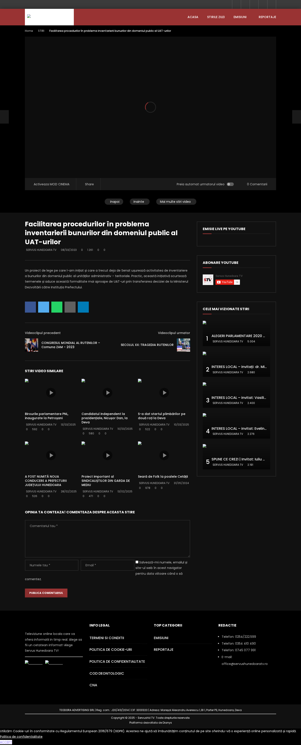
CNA (93, 685)
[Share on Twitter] (43, 307)
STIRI (41, 31)
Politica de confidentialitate (117, 661)
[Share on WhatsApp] (56, 307)
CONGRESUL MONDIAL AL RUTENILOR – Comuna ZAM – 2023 (70, 345)
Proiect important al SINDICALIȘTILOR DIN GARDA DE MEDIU (106, 480)
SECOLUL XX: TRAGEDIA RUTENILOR (147, 345)
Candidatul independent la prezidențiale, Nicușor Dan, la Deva (105, 418)
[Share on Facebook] (30, 307)
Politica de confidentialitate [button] (21, 736)
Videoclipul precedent (43, 333)
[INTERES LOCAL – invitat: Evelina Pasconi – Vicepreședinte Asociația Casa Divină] (236, 426)
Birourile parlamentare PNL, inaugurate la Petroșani (46, 416)
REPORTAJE (267, 17)
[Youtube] (254, 4)
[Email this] (70, 307)
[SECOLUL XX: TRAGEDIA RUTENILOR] (183, 345)
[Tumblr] (245, 4)
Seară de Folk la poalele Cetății (163, 476)
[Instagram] (262, 4)
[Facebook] (236, 4)
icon (51, 393)
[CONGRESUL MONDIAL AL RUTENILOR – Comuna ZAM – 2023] (4, 117)
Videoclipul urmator (174, 333)
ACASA (193, 17)
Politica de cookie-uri (110, 649)
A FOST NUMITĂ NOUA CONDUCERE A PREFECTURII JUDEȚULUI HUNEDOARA (46, 480)
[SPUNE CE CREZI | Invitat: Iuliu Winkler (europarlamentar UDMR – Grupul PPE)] (236, 456)
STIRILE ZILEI (216, 17)
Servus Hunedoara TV (41, 250)
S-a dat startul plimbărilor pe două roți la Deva (161, 416)
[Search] (271, 4)
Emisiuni (240, 17)
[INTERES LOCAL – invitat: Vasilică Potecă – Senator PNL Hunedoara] (236, 395)
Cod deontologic (106, 673)
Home (29, 31)
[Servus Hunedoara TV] (49, 17)
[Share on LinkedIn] (83, 307)
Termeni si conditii (106, 637)
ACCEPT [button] (6, 742)
